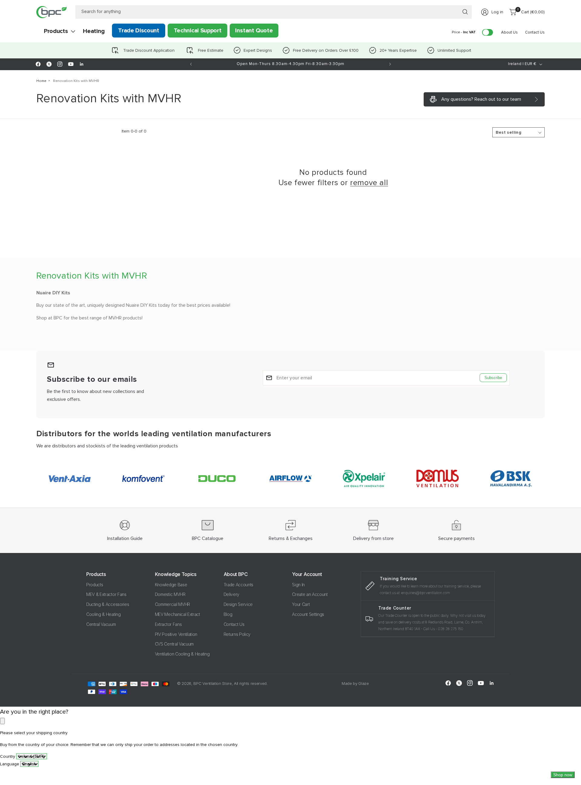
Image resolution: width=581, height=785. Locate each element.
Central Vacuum (101, 624)
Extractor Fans (168, 624)
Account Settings (308, 614)
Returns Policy (237, 634)
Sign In (298, 584)
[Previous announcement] (191, 64)
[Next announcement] (390, 64)
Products (94, 584)
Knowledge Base (171, 584)
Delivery (231, 594)
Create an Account (310, 594)
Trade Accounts (239, 584)
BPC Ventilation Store (212, 683)
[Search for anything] (465, 11)
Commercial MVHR (172, 604)
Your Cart (301, 604)
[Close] (2, 721)
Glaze (363, 683)
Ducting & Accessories (107, 604)
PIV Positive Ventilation (176, 634)
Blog (228, 614)
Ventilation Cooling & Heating (182, 653)
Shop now (562, 774)
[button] (55, 31)
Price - (464, 32)
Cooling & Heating (103, 614)
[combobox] (273, 12)
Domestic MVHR (170, 594)
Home (41, 81)
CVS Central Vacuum (174, 643)
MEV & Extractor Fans (106, 594)
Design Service (238, 604)
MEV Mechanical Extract (177, 614)
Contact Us (234, 624)
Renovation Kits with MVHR (76, 81)
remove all (369, 183)
